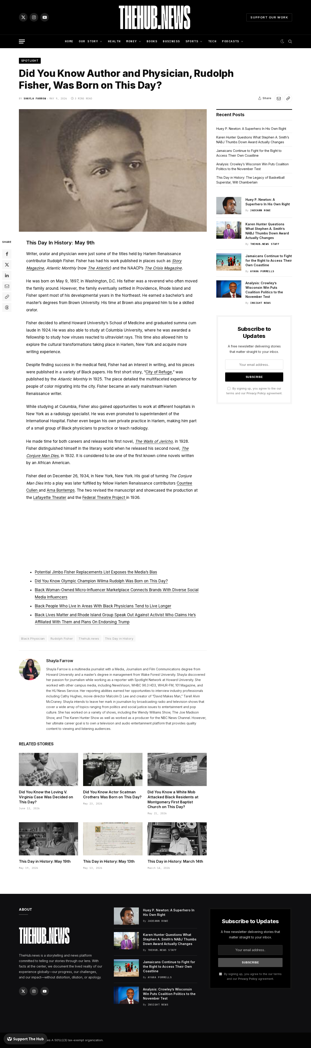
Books (152, 41)
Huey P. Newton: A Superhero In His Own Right (251, 129)
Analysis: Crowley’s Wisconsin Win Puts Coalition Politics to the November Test (264, 290)
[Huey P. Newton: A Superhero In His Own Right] (228, 205)
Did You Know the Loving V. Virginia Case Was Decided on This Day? (46, 797)
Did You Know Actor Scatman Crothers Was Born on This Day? (112, 794)
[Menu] (22, 41)
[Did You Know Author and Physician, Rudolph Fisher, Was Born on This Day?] (113, 170)
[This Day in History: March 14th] (177, 838)
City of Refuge (158, 372)
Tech (212, 41)
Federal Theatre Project (104, 497)
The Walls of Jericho (154, 441)
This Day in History (119, 638)
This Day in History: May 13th (109, 861)
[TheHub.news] (155, 17)
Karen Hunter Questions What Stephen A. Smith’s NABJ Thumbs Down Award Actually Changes (267, 231)
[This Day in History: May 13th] (112, 838)
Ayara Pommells (262, 271)
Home (69, 41)
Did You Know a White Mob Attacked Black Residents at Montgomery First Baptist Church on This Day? (173, 799)
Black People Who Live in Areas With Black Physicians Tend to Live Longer (103, 606)
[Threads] (6, 307)
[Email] (6, 286)
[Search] (289, 41)
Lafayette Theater (49, 497)
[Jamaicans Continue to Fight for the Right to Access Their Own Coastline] (228, 262)
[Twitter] (6, 264)
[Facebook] (6, 254)
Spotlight (29, 60)
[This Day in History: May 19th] (48, 838)
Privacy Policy (256, 393)
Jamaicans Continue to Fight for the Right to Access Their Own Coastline (268, 260)
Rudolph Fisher (62, 638)
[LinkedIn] (6, 275)
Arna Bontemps (61, 490)
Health (114, 41)
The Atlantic (99, 268)
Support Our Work (269, 17)
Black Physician (33, 638)
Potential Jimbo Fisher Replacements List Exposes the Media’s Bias (96, 572)
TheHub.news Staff (264, 244)
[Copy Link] (288, 98)
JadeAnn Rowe (260, 210)
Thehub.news (89, 638)
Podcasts (230, 41)
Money (131, 41)
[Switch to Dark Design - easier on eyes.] (282, 41)
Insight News (260, 302)
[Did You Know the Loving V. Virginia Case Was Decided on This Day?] (48, 769)
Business (171, 41)
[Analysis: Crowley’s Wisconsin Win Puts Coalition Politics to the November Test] (228, 289)
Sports (192, 41)
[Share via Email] (279, 98)
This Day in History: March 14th (175, 861)
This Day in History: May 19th (45, 861)
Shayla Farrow (35, 98)
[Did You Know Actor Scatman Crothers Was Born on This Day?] (112, 769)
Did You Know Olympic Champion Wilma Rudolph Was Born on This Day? (101, 581)
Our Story (88, 41)
